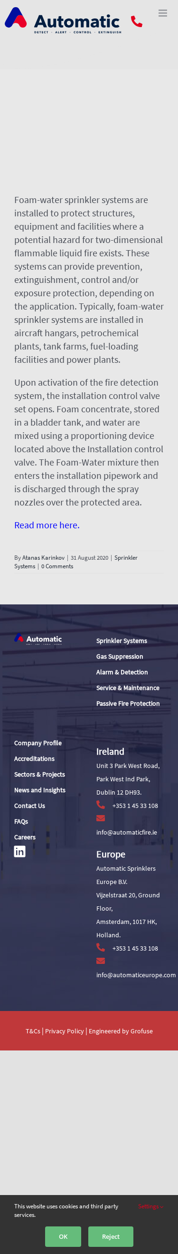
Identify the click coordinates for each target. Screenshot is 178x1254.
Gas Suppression (119, 656)
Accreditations (34, 758)
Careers (25, 837)
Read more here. (47, 525)
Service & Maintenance (127, 687)
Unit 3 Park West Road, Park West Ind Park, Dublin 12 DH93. (127, 779)
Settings (149, 1206)
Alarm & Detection (122, 672)
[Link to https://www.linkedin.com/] (19, 851)
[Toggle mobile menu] (164, 13)
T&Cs (33, 1031)
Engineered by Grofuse (121, 1031)
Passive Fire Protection (128, 703)
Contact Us (29, 805)
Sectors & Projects (39, 774)
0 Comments (57, 566)
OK (63, 1236)
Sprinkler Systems (121, 640)
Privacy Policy (65, 1031)
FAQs (21, 821)
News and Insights (40, 790)
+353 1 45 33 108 (134, 805)
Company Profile (38, 743)
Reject (111, 1236)
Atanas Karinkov (43, 558)
